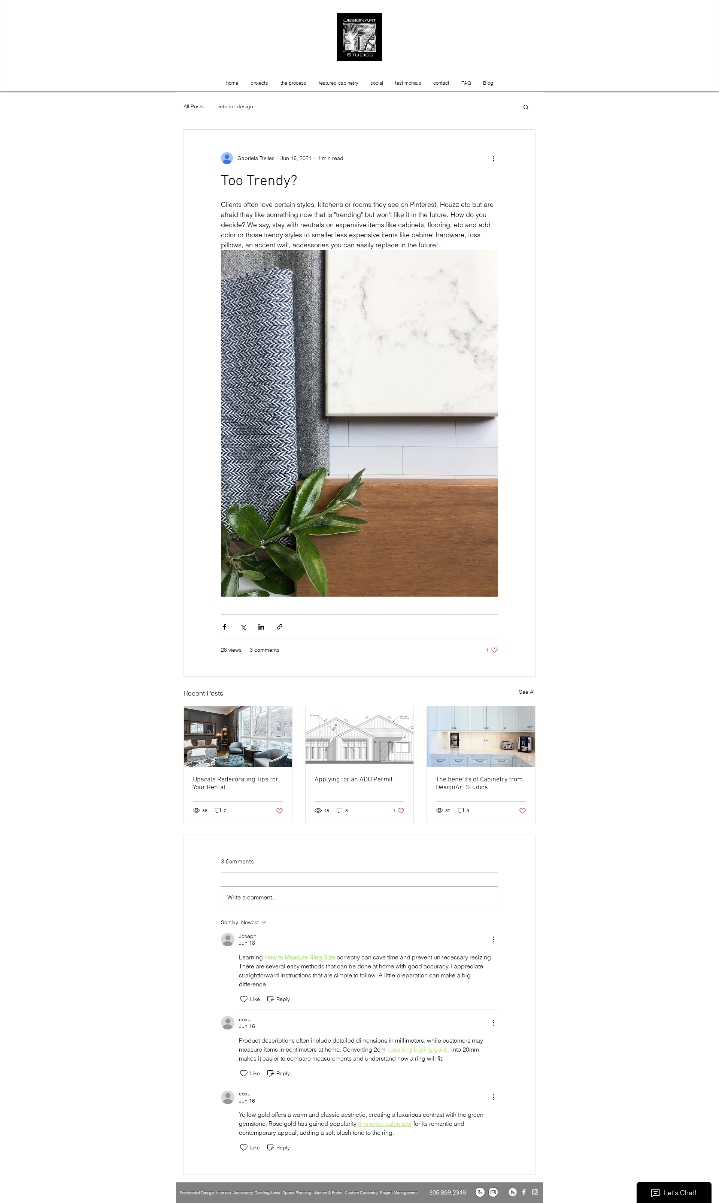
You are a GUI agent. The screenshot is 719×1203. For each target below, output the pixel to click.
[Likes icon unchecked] (244, 999)
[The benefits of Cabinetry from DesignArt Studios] (481, 736)
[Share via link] (279, 626)
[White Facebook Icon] (524, 1192)
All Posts (193, 106)
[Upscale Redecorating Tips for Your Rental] (238, 736)
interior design (236, 106)
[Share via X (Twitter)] (242, 626)
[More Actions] (493, 939)
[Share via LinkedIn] (261, 626)
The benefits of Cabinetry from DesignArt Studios (479, 784)
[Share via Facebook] (224, 626)
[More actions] (493, 158)
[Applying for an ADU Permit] (360, 736)
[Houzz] (513, 1192)
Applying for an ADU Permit (354, 780)
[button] (526, 107)
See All (527, 691)
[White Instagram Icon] (535, 1192)
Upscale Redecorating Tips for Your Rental (235, 784)
